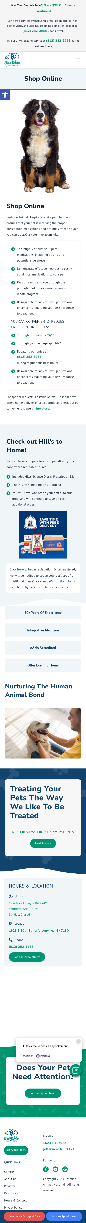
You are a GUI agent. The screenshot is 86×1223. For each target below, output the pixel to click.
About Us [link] (10, 1179)
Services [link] (9, 1172)
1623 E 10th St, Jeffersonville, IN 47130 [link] (39, 930)
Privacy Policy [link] (13, 1207)
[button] (76, 1070)
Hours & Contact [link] (15, 1200)
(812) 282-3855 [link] (35, 31)
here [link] (20, 569)
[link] (5, 95)
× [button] (78, 1041)
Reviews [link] (9, 1186)
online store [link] (40, 408)
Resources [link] (11, 1193)
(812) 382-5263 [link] (58, 40)
